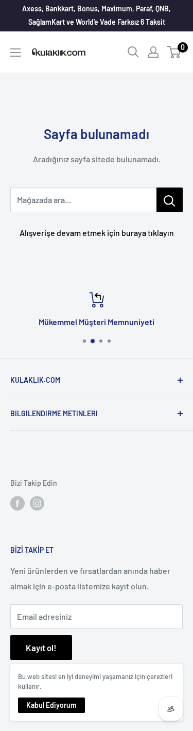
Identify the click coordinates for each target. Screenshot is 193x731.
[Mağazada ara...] (169, 200)
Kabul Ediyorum (51, 705)
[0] (174, 52)
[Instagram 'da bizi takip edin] (37, 503)
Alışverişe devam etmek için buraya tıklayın (97, 232)
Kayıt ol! (41, 647)
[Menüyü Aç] (15, 52)
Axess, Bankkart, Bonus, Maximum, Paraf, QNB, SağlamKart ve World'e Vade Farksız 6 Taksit (96, 15)
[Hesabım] (153, 52)
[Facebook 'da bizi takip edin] (17, 503)
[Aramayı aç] (133, 52)
